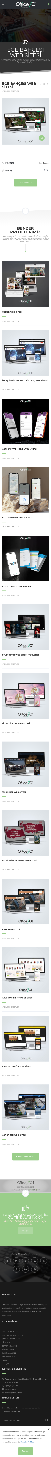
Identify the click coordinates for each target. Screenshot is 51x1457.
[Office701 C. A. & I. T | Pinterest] (16, 1269)
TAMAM (25, 1451)
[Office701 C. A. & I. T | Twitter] (25, 1260)
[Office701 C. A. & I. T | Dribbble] (34, 1269)
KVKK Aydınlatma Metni (12, 1335)
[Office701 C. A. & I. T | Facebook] (7, 1260)
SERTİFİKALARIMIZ (9, 1346)
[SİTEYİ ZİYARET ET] (18, 284)
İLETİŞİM (25, 1231)
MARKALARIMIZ (8, 1357)
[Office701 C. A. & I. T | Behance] (25, 1269)
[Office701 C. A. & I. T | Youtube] (43, 1260)
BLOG (4, 1360)
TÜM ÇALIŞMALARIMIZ (25, 1157)
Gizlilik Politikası (10, 1332)
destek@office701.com (14, 1393)
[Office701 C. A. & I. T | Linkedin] (34, 1260)
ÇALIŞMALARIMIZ (9, 1353)
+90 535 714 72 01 (11, 1389)
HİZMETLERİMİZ (8, 1350)
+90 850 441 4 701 (12, 1386)
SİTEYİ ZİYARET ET (25, 183)
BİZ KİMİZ (6, 1342)
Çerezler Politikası (11, 1339)
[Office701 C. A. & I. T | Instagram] (16, 1260)
